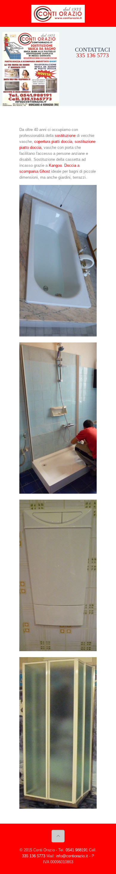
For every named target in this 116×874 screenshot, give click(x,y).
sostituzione (65, 135)
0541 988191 (77, 850)
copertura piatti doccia (53, 141)
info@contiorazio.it (72, 856)
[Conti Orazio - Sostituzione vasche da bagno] (58, 13)
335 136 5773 (92, 55)
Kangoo (55, 165)
